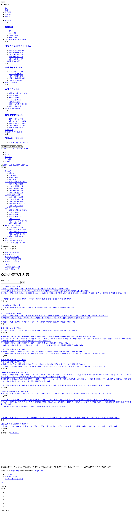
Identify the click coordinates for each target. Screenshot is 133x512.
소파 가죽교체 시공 (16, 74)
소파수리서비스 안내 (17, 72)
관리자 (7, 16)
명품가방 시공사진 (16, 59)
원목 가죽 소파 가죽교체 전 (11, 313)
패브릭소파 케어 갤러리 (18, 121)
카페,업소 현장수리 (16, 80)
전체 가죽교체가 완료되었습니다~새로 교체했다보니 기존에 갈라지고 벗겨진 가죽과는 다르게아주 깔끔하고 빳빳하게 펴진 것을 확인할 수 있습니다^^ (56, 393)
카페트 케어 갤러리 (16, 127)
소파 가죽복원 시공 (16, 52)
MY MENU (5, 146)
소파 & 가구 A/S (11, 82)
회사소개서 (13, 37)
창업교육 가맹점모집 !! (13, 132)
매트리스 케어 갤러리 (17, 125)
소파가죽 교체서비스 (12, 61)
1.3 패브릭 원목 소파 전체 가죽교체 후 (15, 424)
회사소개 (8, 20)
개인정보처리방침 (11, 477)
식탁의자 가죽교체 (16, 76)
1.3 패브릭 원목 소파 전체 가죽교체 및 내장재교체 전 (20, 400)
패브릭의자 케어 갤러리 (18, 123)
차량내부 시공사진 (16, 57)
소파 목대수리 (14, 95)
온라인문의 (9, 130)
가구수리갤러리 (15, 106)
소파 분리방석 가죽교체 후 (10, 305)
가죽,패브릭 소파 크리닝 (18, 93)
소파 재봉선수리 (15, 100)
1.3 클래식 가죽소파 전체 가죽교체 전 (14, 372)
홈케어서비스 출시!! (12, 108)
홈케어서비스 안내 (16, 119)
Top (2, 482)
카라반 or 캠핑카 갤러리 (18, 104)
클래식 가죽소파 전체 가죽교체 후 (13, 360)
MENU (20, 146)
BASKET (13, 146)
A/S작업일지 (13, 35)
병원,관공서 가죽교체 (17, 78)
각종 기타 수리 (14, 102)
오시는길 (12, 33)
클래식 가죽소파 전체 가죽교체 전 (13, 336)
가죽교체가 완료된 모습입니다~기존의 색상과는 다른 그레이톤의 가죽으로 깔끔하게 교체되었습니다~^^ (39, 330)
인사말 (11, 31)
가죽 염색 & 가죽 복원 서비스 (16, 39)
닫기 (3, 2)
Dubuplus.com (38, 471)
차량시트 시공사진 (16, 54)
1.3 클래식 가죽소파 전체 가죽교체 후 (14, 391)
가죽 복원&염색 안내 (17, 50)
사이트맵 (8, 14)
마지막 (16, 433)
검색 (22, 282)
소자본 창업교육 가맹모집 (18, 142)
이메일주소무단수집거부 (14, 479)
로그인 (7, 10)
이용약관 (8, 474)
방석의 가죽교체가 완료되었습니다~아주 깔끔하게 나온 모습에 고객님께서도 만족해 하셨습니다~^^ (37, 307)
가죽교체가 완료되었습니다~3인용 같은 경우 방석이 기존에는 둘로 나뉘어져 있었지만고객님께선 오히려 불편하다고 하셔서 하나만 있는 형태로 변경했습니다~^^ (60, 426)
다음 (5, 430)
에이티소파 (14, 471)
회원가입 (8, 12)
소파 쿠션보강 (14, 97)
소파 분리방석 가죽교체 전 (10, 286)
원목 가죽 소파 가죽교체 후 (11, 328)
